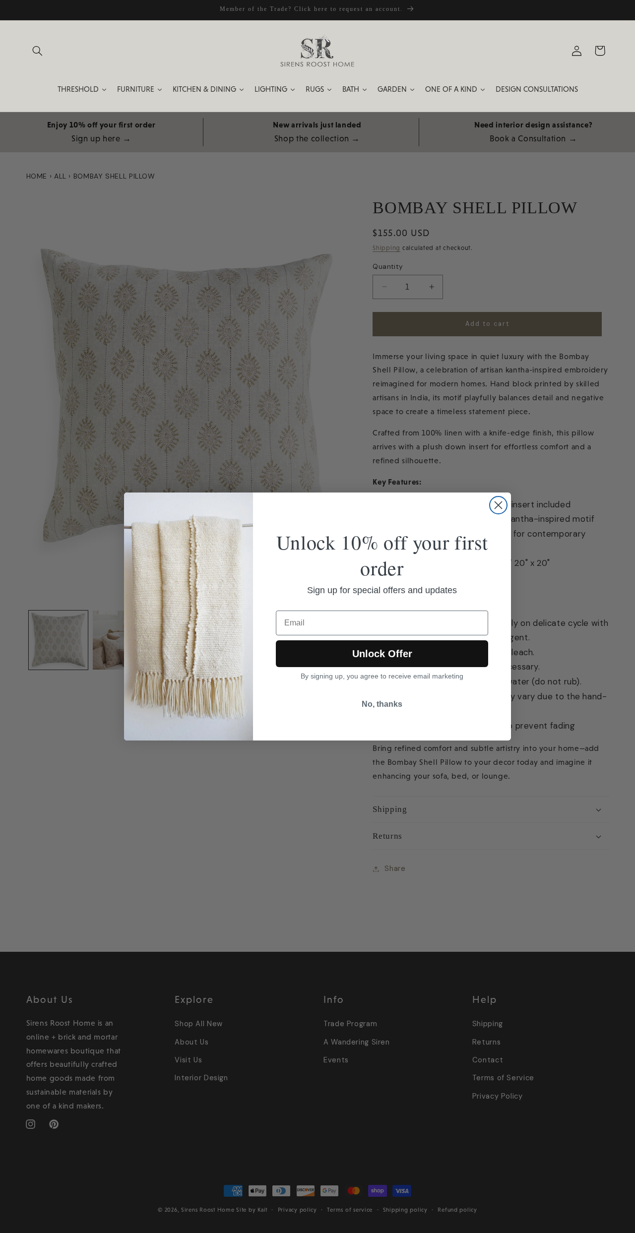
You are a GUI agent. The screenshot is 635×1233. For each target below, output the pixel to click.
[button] (37, 50)
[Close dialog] (498, 505)
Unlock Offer (382, 653)
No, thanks (382, 704)
